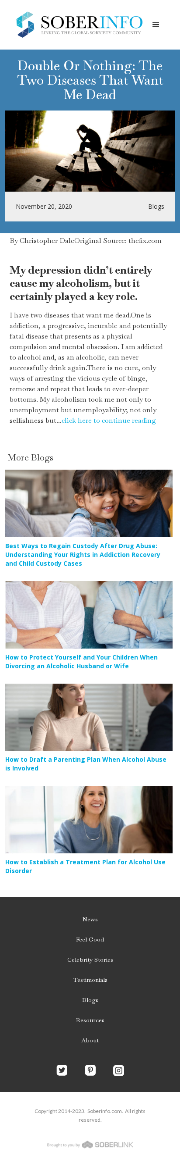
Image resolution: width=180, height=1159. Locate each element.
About (90, 1040)
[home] (77, 25)
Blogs (90, 1000)
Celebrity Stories (90, 959)
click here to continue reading (109, 420)
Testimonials (90, 980)
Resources (90, 1020)
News (90, 919)
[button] (156, 25)
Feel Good (90, 939)
